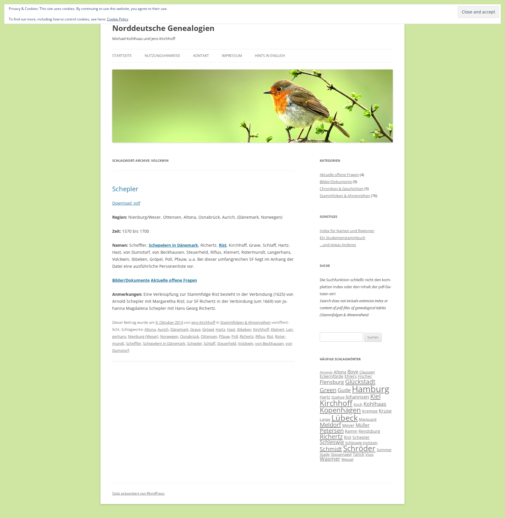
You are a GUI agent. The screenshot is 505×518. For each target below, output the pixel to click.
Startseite (122, 55)
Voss (369, 454)
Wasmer (330, 458)
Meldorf (330, 425)
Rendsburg (369, 431)
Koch (358, 404)
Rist (222, 245)
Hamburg (370, 389)
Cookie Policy (117, 19)
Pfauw (224, 336)
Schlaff (209, 343)
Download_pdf (126, 203)
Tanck (358, 454)
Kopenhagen (340, 410)
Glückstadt (360, 382)
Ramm (351, 431)
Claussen (367, 372)
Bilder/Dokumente (336, 181)
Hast (231, 329)
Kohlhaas (375, 403)
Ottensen (209, 336)
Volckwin (245, 343)
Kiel (375, 396)
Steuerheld (226, 343)
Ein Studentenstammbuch (342, 237)
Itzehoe (338, 397)
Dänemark (179, 329)
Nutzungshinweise (162, 55)
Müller (363, 425)
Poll (234, 336)
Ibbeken (244, 329)
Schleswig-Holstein (361, 442)
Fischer (365, 376)
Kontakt (201, 55)
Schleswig (332, 442)
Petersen (332, 430)
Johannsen (357, 397)
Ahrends (326, 372)
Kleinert (277, 329)
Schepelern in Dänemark (164, 343)
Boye (352, 371)
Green (328, 390)
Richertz (247, 336)
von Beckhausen (269, 343)
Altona (150, 329)
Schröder (359, 448)
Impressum (232, 55)
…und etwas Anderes (338, 244)
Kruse (385, 411)
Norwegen (169, 336)
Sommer (384, 449)
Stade (325, 454)
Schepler (125, 188)
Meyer (348, 425)
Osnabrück (189, 336)
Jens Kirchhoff (203, 322)
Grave (195, 329)
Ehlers (351, 376)
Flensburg (332, 381)
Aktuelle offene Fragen (339, 174)
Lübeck (344, 417)
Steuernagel (341, 454)
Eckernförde (331, 376)
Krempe (370, 411)
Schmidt (331, 449)
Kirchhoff (261, 329)
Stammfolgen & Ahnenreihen (245, 322)
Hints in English (270, 55)
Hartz (220, 329)
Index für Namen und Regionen (347, 230)
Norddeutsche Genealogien (163, 28)
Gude (344, 390)
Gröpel (208, 329)
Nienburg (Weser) (143, 336)
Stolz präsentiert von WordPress (138, 493)
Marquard (367, 419)
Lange (325, 419)
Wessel (347, 459)
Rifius (260, 336)
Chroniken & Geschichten (342, 188)
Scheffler (133, 343)
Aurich (163, 329)
